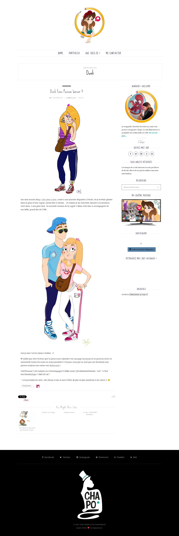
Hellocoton (54, 365)
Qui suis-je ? (93, 53)
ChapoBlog (57, 98)
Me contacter (113, 53)
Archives (125, 294)
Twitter (66, 457)
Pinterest (103, 457)
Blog (81, 98)
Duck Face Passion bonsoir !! (66, 91)
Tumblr (120, 457)
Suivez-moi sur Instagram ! (143, 249)
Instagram (84, 457)
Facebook (86, 359)
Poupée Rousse (69, 412)
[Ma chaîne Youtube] (141, 213)
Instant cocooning (48, 412)
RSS (135, 457)
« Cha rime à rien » (49, 200)
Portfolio (74, 53)
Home (60, 53)
